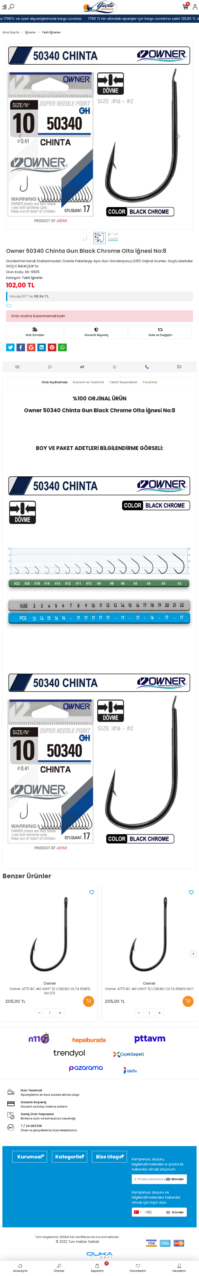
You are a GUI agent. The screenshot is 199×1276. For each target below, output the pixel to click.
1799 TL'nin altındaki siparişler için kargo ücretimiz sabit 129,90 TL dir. (140, 18)
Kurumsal (29, 1156)
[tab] (55, 382)
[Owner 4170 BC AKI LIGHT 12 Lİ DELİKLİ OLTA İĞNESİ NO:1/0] (49, 933)
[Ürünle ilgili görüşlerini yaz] (51, 367)
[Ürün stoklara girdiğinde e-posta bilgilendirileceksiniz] (116, 367)
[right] (194, 954)
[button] (20, 136)
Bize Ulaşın (109, 1156)
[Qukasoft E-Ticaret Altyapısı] (99, 1255)
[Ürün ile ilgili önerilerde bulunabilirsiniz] (180, 367)
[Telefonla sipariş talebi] (148, 367)
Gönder (178, 1179)
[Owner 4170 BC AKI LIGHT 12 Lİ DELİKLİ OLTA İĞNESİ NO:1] (149, 933)
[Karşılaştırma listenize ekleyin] (83, 367)
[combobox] (137, 1212)
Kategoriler (69, 1156)
